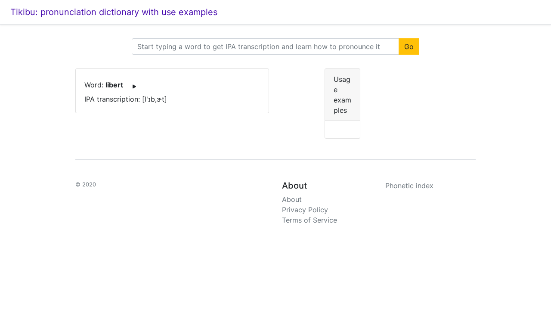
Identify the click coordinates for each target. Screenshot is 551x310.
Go (409, 46)
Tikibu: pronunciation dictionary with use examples (113, 12)
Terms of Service (309, 220)
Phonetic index (409, 185)
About (292, 199)
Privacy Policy (305, 209)
